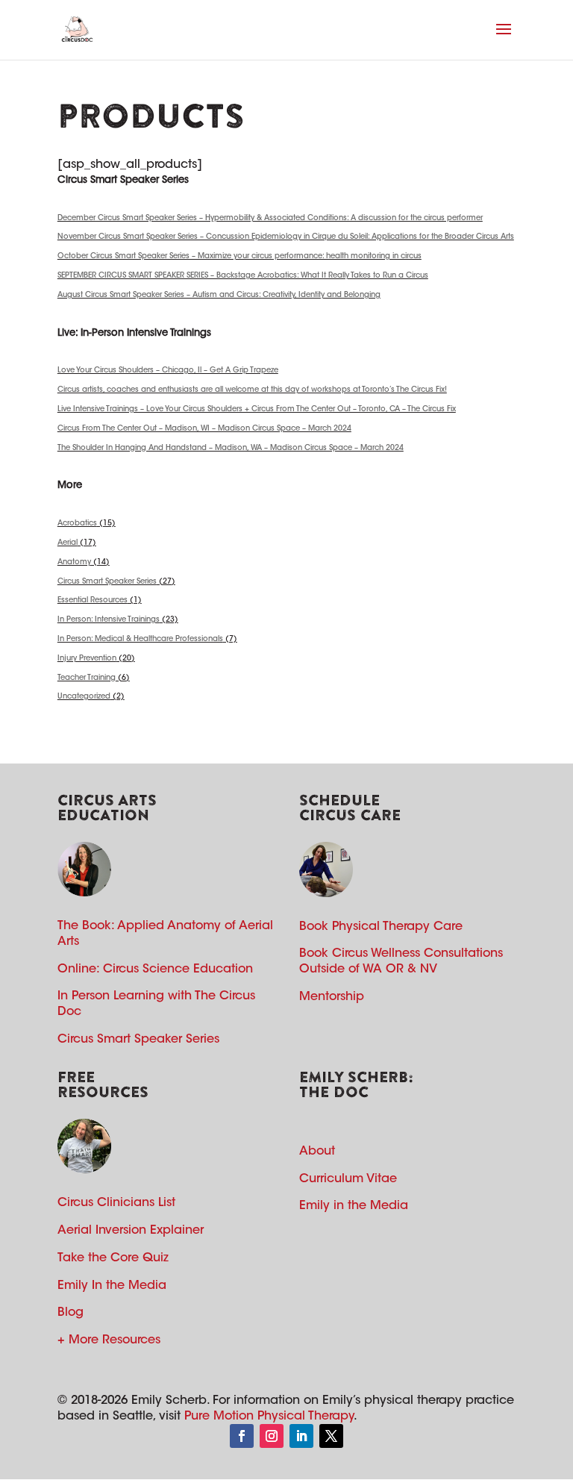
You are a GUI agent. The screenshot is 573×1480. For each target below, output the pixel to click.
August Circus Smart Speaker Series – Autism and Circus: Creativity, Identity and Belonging (219, 295)
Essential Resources (92, 601)
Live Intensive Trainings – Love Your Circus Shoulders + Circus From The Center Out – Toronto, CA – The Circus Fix (256, 409)
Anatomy (74, 562)
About (317, 1152)
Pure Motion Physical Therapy (269, 1417)
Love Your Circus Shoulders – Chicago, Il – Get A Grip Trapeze (167, 371)
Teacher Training (86, 678)
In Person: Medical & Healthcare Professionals (140, 639)
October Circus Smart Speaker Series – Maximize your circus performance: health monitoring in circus (239, 256)
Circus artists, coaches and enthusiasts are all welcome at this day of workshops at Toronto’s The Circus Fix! (252, 390)
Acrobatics (77, 524)
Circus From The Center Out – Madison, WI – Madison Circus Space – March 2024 (204, 429)
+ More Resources (108, 1340)
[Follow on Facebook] (242, 1436)
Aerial (67, 543)
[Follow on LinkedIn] (301, 1436)
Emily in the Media (353, 1206)
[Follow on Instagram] (272, 1436)
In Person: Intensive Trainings (108, 620)
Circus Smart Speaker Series (107, 582)
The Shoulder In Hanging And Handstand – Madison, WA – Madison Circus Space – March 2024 (230, 448)
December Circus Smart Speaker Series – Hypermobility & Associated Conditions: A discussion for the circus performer (270, 218)
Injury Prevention (86, 659)
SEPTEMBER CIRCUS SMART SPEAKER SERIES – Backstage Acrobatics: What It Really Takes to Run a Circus (242, 276)
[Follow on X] (331, 1436)
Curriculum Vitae (348, 1179)
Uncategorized (83, 697)
